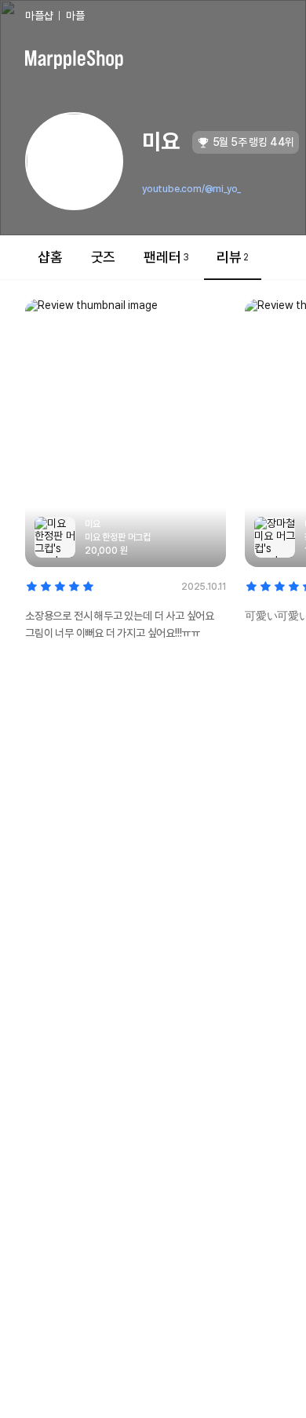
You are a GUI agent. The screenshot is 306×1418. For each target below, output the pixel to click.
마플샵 (39, 15)
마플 (75, 15)
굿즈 (103, 257)
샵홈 (50, 257)
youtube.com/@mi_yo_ (191, 189)
